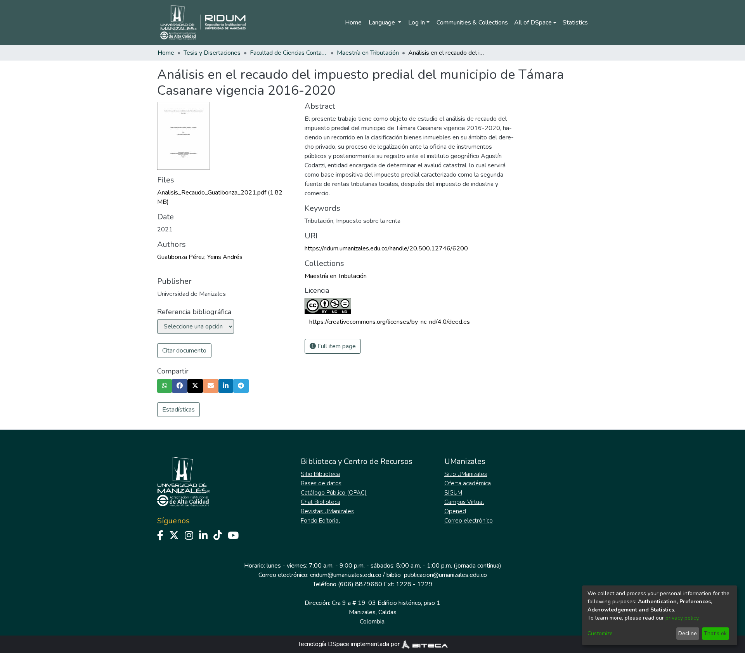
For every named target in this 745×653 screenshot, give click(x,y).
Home (353, 22)
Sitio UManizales (465, 474)
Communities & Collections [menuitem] (472, 22)
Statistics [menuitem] (575, 22)
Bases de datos (321, 483)
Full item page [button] (336, 346)
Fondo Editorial (320, 520)
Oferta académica (467, 483)
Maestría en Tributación (368, 53)
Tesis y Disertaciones (212, 53)
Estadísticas (178, 409)
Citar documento (184, 350)
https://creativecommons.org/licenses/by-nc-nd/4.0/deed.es (389, 322)
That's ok (715, 633)
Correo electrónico (468, 520)
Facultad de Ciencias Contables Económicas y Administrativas (288, 53)
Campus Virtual (464, 502)
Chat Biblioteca (320, 502)
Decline (687, 633)
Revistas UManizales (327, 511)
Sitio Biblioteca (320, 474)
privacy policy (681, 618)
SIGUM (453, 493)
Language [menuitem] (383, 22)
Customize (600, 633)
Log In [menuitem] (416, 22)
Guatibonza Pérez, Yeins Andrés (200, 257)
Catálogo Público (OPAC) (334, 493)
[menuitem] (535, 22)
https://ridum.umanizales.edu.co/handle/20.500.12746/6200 (386, 248)
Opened (455, 511)
